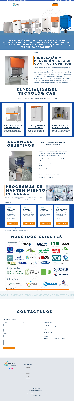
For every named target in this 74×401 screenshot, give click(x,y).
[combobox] (21, 336)
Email (4, 328)
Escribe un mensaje (7, 338)
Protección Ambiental (13, 126)
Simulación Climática (36, 126)
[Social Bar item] (9, 368)
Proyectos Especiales (60, 126)
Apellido (24, 322)
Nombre (5, 322)
